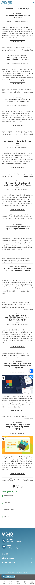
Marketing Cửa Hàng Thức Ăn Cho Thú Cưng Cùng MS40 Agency (17, 270)
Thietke (11, 480)
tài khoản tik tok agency (25, 218)
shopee (9, 50)
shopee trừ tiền (25, 91)
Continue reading (17, 41)
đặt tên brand (24, 173)
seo (16, 174)
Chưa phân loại (12, 55)
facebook (26, 258)
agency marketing (25, 47)
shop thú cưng (5, 307)
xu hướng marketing (12, 357)
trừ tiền (18, 92)
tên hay (19, 174)
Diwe (22, 479)
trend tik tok (16, 132)
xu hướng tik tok (17, 134)
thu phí (13, 50)
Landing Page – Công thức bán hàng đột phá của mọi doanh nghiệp (17, 427)
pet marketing (20, 306)
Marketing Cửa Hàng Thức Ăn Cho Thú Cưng (18, 304)
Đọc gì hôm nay (17, 13)
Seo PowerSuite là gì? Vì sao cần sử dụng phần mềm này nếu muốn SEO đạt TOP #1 (17, 366)
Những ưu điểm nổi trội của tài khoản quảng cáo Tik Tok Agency (17, 184)
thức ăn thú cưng (19, 307)
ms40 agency (26, 49)
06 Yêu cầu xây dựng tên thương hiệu (17, 142)
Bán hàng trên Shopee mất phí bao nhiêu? (17, 16)
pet (10, 306)
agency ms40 (24, 21)
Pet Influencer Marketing (19, 355)
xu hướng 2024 (24, 132)
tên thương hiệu (26, 174)
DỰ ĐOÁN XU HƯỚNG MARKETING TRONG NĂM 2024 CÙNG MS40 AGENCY (17, 318)
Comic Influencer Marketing (14, 353)
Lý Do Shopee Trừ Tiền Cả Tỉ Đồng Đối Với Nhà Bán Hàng (17, 58)
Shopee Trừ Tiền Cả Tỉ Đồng (9, 92)
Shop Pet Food (29, 306)
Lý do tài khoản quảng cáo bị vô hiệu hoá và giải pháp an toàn (17, 228)
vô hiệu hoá (18, 262)
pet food (14, 306)
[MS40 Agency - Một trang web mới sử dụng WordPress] (6, 3)
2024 (22, 131)
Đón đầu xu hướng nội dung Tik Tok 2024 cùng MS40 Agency (17, 100)
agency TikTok (24, 215)
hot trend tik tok (28, 131)
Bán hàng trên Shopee (11, 49)
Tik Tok (11, 132)
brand (22, 258)
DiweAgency (24, 416)
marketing (20, 49)
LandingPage (5, 480)
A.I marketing (24, 352)
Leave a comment (28, 50)
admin (24, 372)
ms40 (8, 216)
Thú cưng (12, 307)
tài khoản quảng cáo (24, 216)
